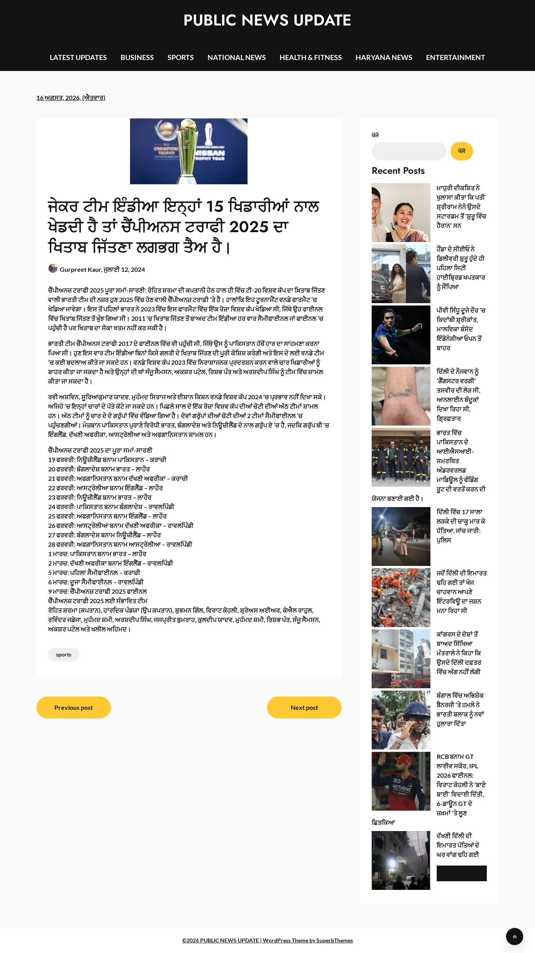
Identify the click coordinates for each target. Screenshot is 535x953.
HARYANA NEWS (384, 57)
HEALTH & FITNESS (311, 57)
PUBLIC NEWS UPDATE (267, 20)
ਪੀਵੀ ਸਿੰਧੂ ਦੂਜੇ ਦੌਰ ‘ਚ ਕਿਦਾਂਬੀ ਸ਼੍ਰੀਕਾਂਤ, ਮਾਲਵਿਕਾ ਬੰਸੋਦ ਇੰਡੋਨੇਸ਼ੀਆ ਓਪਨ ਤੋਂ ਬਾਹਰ (461, 328)
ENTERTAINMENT (455, 57)
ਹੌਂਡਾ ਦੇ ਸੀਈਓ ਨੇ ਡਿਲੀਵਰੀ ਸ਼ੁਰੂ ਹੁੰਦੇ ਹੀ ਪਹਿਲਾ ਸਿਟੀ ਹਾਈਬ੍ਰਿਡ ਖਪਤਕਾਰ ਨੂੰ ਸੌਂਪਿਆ (461, 267)
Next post (304, 707)
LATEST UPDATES (78, 57)
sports (63, 654)
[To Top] (514, 936)
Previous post (73, 707)
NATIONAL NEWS (237, 57)
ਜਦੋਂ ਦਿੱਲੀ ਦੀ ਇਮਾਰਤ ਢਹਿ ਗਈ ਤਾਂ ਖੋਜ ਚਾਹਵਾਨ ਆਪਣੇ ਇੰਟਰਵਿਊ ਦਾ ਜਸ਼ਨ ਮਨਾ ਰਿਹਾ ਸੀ (462, 591)
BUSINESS (137, 57)
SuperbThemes (334, 940)
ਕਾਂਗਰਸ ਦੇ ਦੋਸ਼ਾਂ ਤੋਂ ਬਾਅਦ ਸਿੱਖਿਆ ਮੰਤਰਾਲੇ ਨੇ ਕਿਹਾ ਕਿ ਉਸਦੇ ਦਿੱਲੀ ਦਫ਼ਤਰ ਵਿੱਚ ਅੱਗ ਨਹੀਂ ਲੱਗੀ (459, 652)
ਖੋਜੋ (375, 135)
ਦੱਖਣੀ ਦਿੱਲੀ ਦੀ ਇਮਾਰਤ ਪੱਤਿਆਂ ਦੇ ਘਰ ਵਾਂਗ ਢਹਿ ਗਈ (458, 845)
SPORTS (181, 57)
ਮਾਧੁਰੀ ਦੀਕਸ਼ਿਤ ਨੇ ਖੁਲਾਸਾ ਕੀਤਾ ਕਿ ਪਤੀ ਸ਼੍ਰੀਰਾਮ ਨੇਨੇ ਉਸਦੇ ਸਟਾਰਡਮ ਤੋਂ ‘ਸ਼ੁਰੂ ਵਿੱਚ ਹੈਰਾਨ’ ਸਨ (461, 206)
